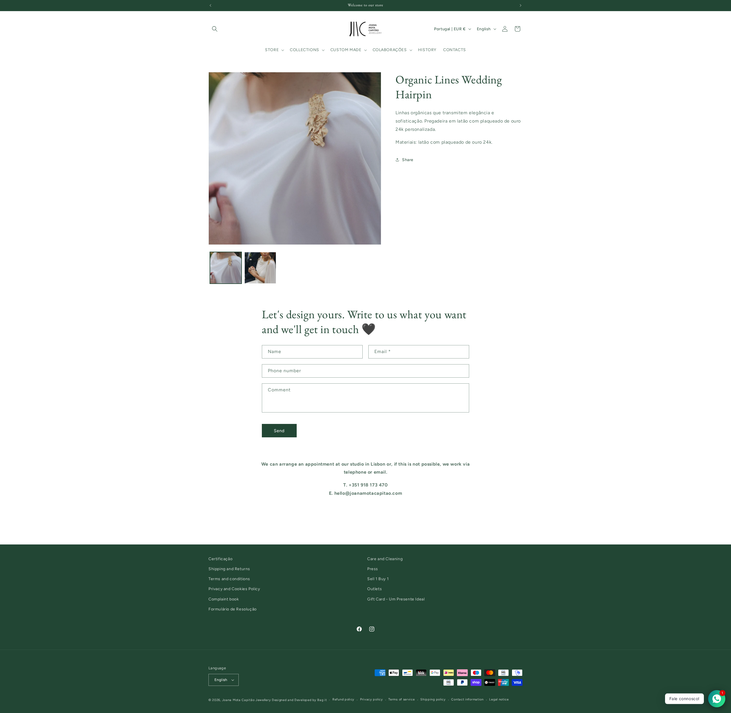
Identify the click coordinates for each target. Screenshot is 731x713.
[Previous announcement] (210, 5)
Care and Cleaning (385, 558)
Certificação (220, 558)
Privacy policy (371, 699)
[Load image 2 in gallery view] (260, 268)
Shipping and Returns (229, 568)
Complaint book (223, 599)
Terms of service (401, 699)
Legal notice (499, 699)
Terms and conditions (229, 578)
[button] (214, 29)
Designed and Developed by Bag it (299, 700)
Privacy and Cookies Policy (234, 588)
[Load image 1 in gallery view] (226, 268)
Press (372, 568)
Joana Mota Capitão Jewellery (246, 700)
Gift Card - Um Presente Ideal (396, 599)
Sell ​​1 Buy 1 (378, 578)
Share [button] (407, 159)
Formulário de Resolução (232, 609)
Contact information (467, 699)
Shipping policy (433, 699)
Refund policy (343, 699)
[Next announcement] (520, 5)
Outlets (374, 588)
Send (279, 430)
